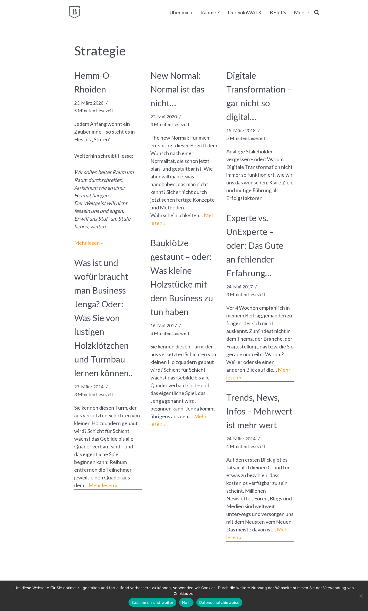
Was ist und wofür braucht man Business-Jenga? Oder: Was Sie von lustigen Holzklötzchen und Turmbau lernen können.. (103, 317)
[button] (219, 12)
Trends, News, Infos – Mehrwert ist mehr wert (259, 411)
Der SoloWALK (245, 12)
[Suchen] (316, 12)
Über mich (181, 12)
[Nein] (361, 596)
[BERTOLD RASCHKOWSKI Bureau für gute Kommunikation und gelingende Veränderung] (74, 12)
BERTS (278, 12)
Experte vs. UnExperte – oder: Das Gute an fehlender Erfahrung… (254, 245)
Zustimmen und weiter (152, 602)
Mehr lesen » (88, 243)
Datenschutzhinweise (219, 602)
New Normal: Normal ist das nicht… (177, 89)
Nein (186, 602)
